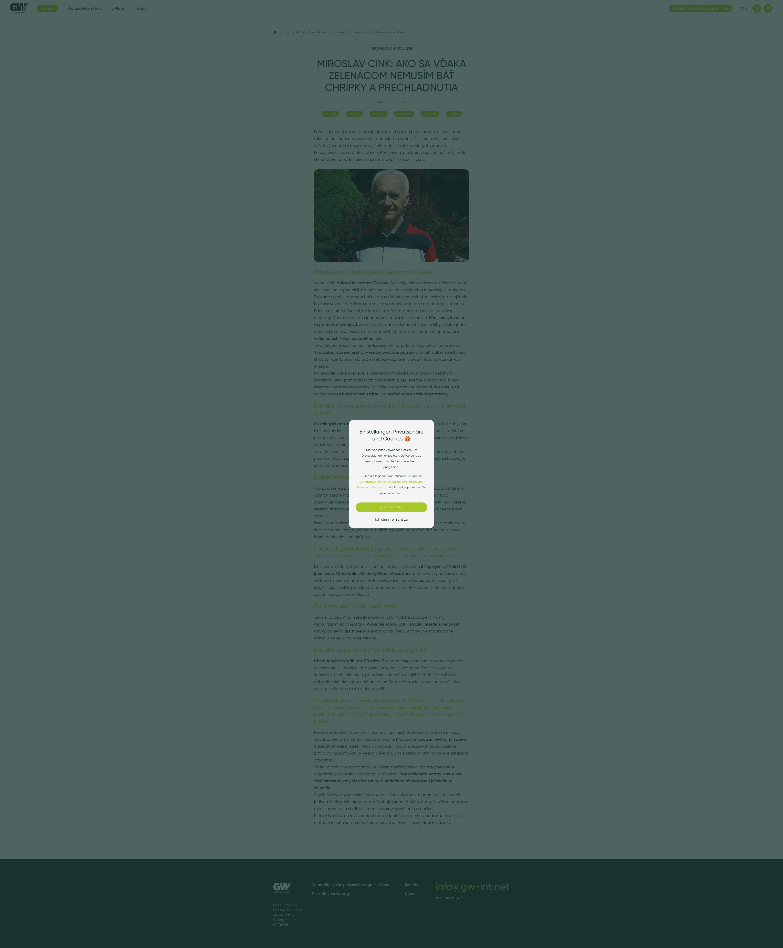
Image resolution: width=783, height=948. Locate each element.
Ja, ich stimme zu (391, 507)
